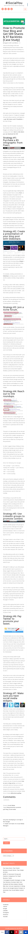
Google (5, 908)
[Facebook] (7, 932)
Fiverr (20, 193)
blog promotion (11, 807)
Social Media (11, 805)
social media (12, 809)
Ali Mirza (15, 43)
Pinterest (5, 914)
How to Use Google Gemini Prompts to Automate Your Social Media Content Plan (14, 890)
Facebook (5, 904)
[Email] (21, 932)
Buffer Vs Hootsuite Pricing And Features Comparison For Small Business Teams (12, 876)
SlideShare (6, 276)
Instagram (6, 912)
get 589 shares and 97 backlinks (13, 119)
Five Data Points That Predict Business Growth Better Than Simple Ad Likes (13, 870)
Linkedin (5, 910)
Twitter (5, 906)
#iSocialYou (14, 3)
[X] (11, 932)
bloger (21, 261)
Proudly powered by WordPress (14, 928)
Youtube (5, 916)
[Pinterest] (16, 932)
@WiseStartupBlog (16, 793)
